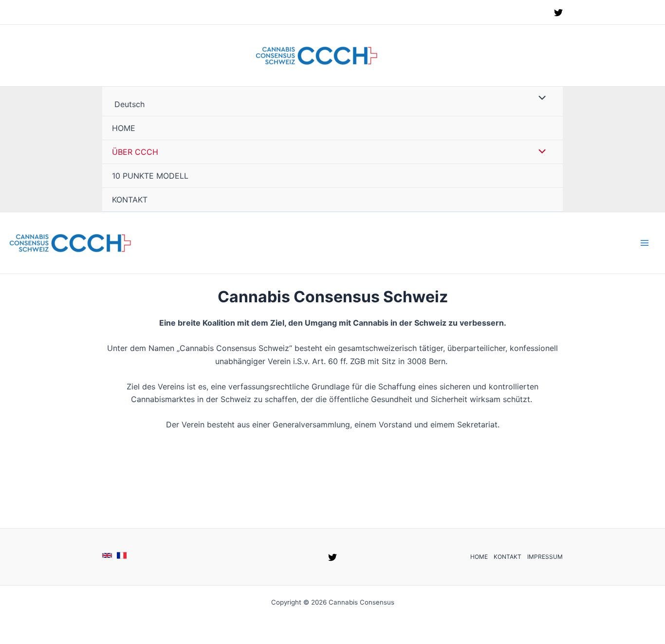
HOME (123, 128)
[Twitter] (558, 12)
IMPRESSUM (545, 556)
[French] (122, 555)
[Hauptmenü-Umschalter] (644, 243)
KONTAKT (130, 199)
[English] (107, 555)
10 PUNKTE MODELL (150, 176)
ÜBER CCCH (135, 152)
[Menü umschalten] (540, 98)
